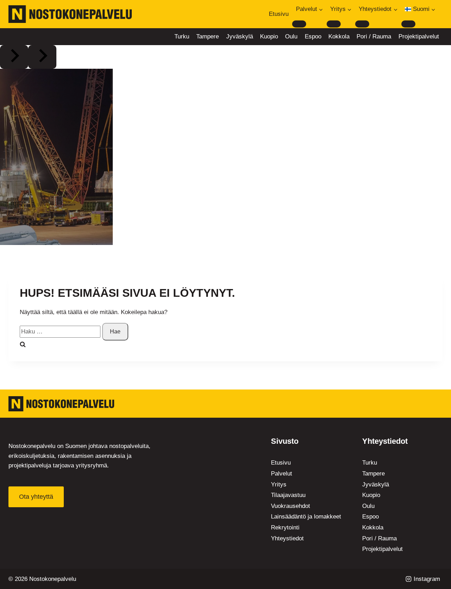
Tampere (207, 36)
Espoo (313, 36)
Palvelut (281, 473)
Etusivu (279, 14)
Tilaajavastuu (288, 495)
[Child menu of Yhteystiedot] (362, 23)
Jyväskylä (239, 36)
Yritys (278, 484)
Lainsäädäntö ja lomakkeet (306, 516)
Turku (181, 36)
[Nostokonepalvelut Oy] (61, 403)
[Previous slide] (14, 57)
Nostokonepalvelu (52, 579)
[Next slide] (42, 57)
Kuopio (269, 36)
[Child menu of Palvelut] (299, 23)
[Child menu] (408, 23)
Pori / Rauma (374, 36)
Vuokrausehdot (290, 506)
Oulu (291, 36)
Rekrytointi (285, 527)
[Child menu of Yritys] (334, 23)
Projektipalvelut (419, 36)
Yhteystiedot (287, 538)
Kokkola (339, 36)
